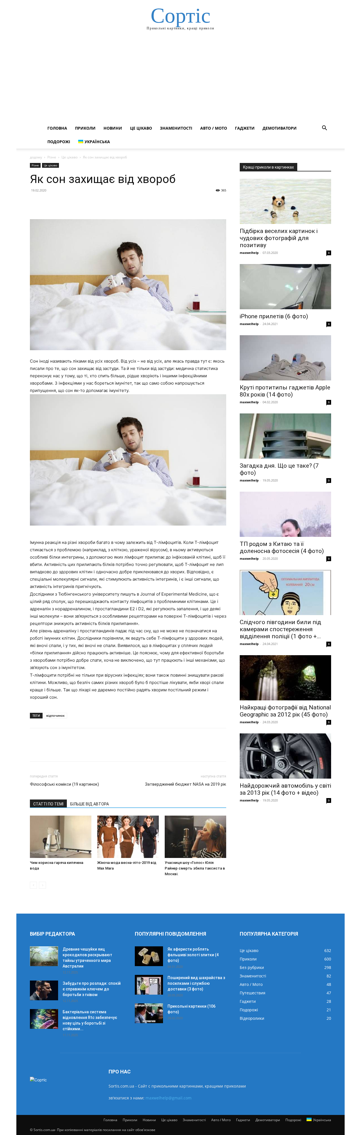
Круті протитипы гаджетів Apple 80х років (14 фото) (285, 391)
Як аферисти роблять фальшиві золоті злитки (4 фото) (193, 955)
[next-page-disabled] (42, 885)
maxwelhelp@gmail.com (168, 1098)
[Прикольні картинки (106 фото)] (149, 1013)
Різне (51, 157)
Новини (113, 128)
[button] (324, 128)
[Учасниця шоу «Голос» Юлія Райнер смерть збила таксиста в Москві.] (195, 837)
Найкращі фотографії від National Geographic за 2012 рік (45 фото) (285, 711)
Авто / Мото (213, 128)
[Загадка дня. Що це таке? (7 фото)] (285, 436)
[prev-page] (33, 885)
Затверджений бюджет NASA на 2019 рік (185, 784)
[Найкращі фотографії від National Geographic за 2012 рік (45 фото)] (285, 677)
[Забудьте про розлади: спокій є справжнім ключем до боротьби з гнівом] (44, 990)
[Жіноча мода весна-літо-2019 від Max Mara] (128, 837)
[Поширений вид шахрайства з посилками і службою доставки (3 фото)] (149, 985)
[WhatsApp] (74, 203)
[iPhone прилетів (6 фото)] (285, 286)
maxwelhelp (249, 252)
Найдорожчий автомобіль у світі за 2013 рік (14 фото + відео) (285, 789)
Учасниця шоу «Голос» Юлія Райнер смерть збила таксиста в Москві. (195, 868)
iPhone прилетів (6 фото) (274, 316)
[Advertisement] (180, 79)
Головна (57, 128)
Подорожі (58, 141)
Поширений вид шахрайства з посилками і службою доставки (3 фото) (196, 983)
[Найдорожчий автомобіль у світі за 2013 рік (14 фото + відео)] (285, 756)
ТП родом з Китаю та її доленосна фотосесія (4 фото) (282, 547)
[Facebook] (35, 203)
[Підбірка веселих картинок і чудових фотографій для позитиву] (285, 201)
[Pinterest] (61, 203)
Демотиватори (280, 128)
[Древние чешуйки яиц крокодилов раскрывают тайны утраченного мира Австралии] (44, 956)
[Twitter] (48, 203)
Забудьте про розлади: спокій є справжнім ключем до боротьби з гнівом (92, 989)
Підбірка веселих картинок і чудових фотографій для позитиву (279, 238)
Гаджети (245, 128)
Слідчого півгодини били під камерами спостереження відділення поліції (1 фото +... (280, 629)
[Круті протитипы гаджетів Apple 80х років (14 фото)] (285, 357)
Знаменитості (176, 128)
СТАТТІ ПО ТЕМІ (48, 804)
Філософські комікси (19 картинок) (64, 784)
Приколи (85, 128)
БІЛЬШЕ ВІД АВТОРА (89, 804)
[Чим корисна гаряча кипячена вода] (60, 837)
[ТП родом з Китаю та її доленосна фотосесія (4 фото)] (285, 514)
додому (36, 157)
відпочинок (55, 715)
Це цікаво (141, 128)
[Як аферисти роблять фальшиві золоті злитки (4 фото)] (149, 956)
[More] (88, 203)
